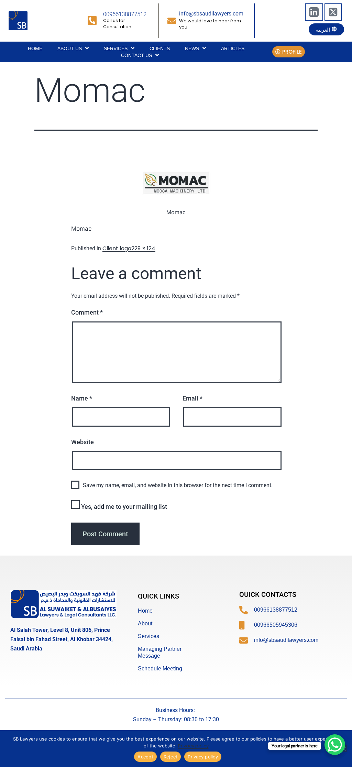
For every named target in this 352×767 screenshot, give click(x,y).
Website (82, 442)
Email (192, 398)
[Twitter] (333, 12)
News (192, 48)
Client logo (116, 248)
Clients (160, 48)
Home (35, 48)
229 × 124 (143, 248)
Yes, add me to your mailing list (123, 506)
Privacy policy (193, 746)
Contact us (136, 55)
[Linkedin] (313, 12)
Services (116, 48)
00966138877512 (124, 14)
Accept (145, 756)
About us (69, 48)
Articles (232, 48)
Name (81, 398)
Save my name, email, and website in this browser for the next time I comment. (178, 485)
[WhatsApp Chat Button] (334, 744)
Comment (87, 312)
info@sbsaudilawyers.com (211, 13)
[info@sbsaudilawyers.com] (171, 21)
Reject (171, 756)
